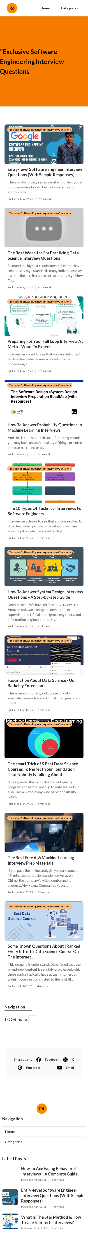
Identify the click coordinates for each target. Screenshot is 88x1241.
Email (70, 1067)
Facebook (52, 1059)
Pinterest (33, 1067)
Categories (69, 8)
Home (45, 8)
